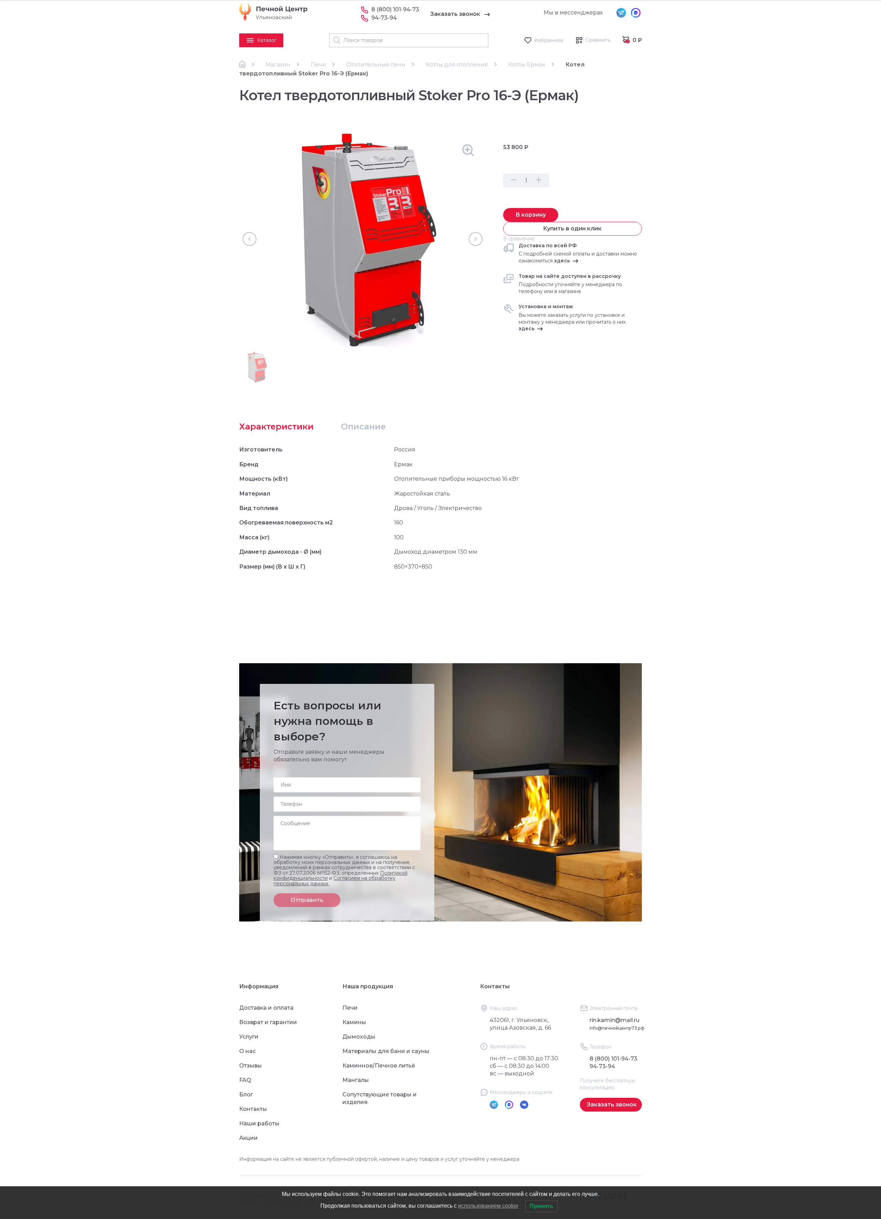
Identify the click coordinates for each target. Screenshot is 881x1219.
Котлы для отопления (457, 64)
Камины (354, 1022)
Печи (318, 64)
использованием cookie (488, 1206)
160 (398, 522)
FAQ (245, 1080)
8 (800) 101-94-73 (395, 9)
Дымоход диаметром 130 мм (435, 552)
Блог (246, 1094)
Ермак (403, 464)
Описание (363, 426)
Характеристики (276, 426)
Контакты (253, 1109)
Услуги (248, 1036)
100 (399, 537)
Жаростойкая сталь (422, 493)
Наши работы (259, 1123)
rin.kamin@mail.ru (614, 1020)
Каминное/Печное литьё (378, 1065)
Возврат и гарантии (268, 1022)
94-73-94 (384, 17)
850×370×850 (413, 566)
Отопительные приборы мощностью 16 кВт (456, 479)
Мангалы (355, 1080)
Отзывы (250, 1065)
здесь (562, 261)
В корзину (531, 214)
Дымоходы (358, 1036)
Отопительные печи (375, 64)
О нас (247, 1051)
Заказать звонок (455, 14)
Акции (248, 1138)
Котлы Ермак (526, 64)
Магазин (278, 64)
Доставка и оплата (266, 1007)
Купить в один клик (572, 228)
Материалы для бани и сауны (385, 1051)
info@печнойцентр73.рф (617, 1028)
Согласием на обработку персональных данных (334, 880)
